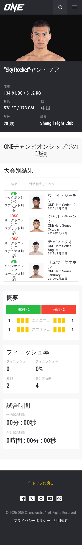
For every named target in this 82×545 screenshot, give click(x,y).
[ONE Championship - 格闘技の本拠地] (14, 7)
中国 (45, 108)
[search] (60, 7)
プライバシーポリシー (32, 520)
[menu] (74, 7)
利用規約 (61, 520)
